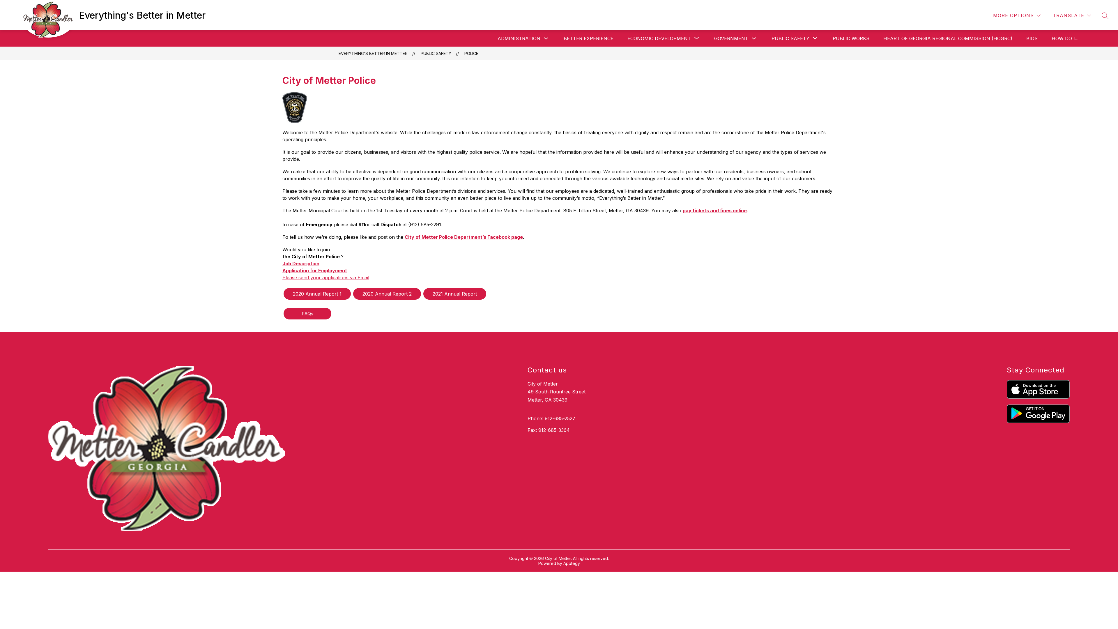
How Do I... (1065, 38)
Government (731, 38)
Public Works (851, 38)
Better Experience (588, 38)
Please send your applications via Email (325, 277)
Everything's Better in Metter (373, 53)
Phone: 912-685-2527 (551, 418)
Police (471, 53)
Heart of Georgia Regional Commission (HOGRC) (947, 38)
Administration (519, 38)
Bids (1032, 38)
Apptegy (571, 563)
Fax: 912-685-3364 (549, 430)
